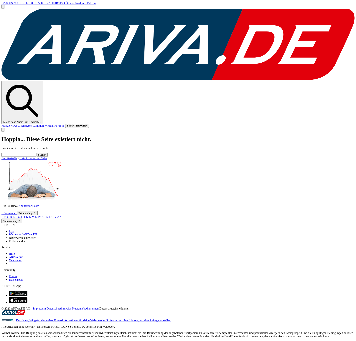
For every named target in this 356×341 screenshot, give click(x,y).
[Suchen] (2, 130)
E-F (15, 216)
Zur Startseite (9, 158)
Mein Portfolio (56, 125)
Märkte (6, 125)
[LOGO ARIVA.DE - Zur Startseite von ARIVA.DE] (178, 79)
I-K (26, 216)
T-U (51, 216)
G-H (20, 216)
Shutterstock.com (29, 205)
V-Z (56, 216)
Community (40, 125)
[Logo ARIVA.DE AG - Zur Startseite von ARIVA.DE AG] (7, 320)
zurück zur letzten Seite (33, 158)
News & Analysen (22, 125)
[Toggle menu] (2, 7)
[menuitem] (182, 231)
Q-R (43, 216)
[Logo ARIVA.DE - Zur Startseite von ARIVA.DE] (13, 314)
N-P (37, 216)
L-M (31, 216)
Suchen (42, 154)
